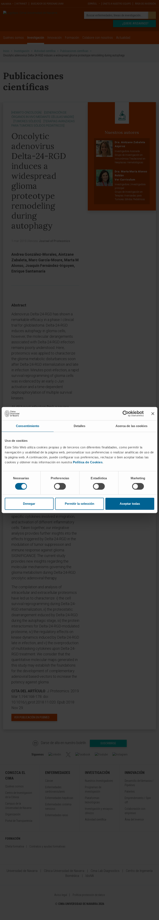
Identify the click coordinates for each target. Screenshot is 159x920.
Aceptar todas (130, 503)
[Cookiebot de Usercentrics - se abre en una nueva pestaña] (125, 413)
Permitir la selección (79, 503)
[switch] (60, 486)
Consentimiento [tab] (27, 426)
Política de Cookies (88, 462)
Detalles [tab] (80, 426)
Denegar (29, 503)
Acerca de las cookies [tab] (131, 426)
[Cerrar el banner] (152, 413)
